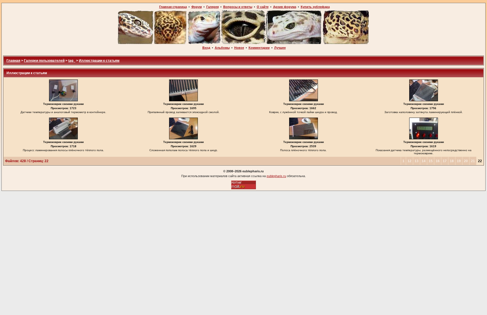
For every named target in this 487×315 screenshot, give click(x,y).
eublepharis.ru (276, 176)
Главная (13, 61)
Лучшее (280, 47)
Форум (196, 6)
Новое (239, 47)
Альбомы (222, 47)
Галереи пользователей (44, 61)
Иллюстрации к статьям (99, 61)
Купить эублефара (315, 6)
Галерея (212, 6)
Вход (206, 47)
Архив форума (284, 6)
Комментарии (259, 47)
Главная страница (173, 6)
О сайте (263, 6)
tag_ (71, 61)
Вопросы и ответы (237, 6)
